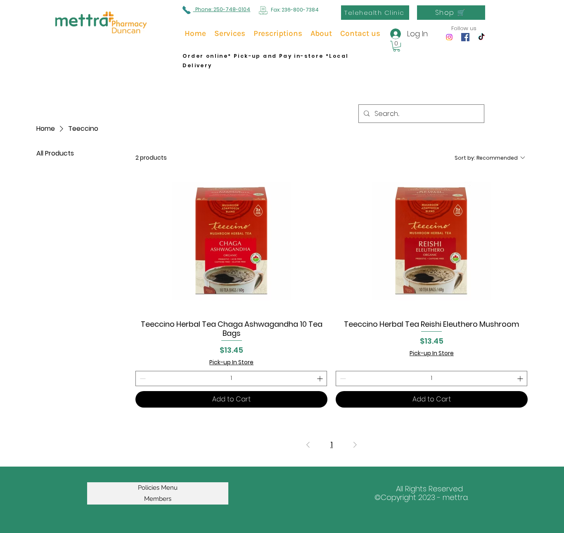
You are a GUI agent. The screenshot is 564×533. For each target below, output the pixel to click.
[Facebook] (465, 37)
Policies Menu (158, 487)
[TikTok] (481, 37)
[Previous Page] (308, 445)
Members (157, 498)
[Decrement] (142, 378)
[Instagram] (449, 37)
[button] (396, 46)
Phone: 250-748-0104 (221, 9)
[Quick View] (231, 241)
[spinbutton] (231, 378)
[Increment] (320, 378)
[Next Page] (355, 445)
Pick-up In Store (231, 362)
